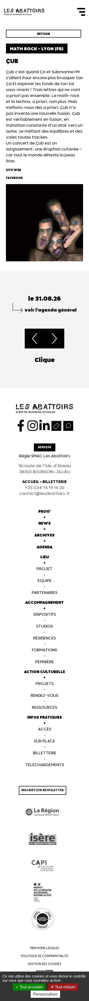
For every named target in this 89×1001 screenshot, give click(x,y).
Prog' (44, 511)
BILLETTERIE (55, 482)
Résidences (44, 638)
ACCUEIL (30, 482)
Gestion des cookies (44, 964)
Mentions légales (44, 948)
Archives (44, 535)
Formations (44, 650)
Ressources (44, 707)
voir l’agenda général (50, 310)
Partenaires (44, 592)
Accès (44, 729)
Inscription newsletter (42, 790)
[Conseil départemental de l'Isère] (42, 839)
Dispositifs (44, 614)
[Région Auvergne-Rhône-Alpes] (42, 812)
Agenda (44, 547)
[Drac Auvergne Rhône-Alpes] (42, 892)
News (44, 523)
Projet (44, 569)
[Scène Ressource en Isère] (42, 919)
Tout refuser (64, 987)
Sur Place (44, 741)
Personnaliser (45, 994)
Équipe (45, 581)
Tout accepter (31, 987)
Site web (13, 170)
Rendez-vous (44, 695)
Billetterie (44, 753)
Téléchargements (44, 765)
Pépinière (44, 662)
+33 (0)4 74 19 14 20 (44, 488)
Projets (45, 684)
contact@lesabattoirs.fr (44, 493)
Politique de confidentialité (44, 956)
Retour (43, 34)
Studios (44, 626)
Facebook (14, 178)
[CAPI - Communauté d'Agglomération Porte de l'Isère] (42, 865)
